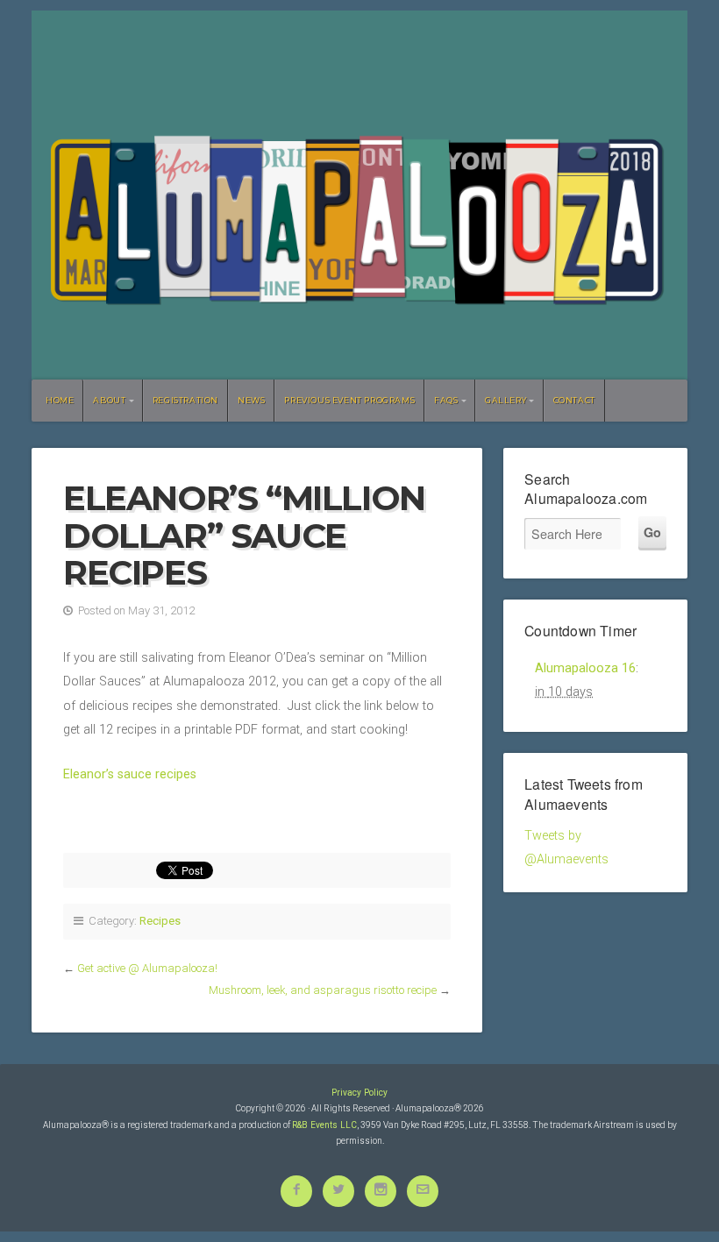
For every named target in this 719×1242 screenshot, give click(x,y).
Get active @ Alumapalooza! (147, 968)
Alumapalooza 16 (585, 668)
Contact (574, 400)
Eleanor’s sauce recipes (129, 774)
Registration (185, 400)
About (109, 400)
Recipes (160, 920)
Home (60, 400)
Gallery (505, 400)
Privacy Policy (359, 1092)
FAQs (446, 400)
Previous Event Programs (349, 400)
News (251, 400)
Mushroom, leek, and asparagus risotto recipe (323, 990)
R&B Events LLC (324, 1125)
